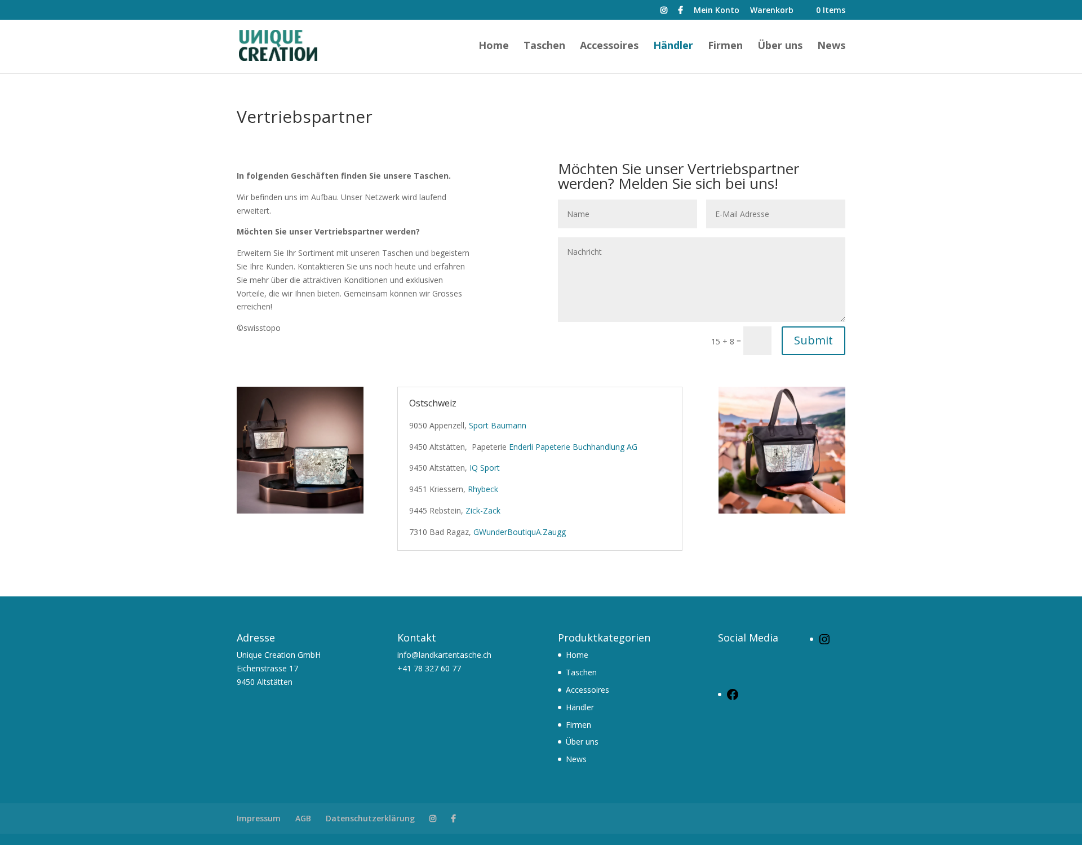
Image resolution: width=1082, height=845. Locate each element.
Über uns (779, 46)
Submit (813, 340)
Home (493, 46)
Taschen (544, 46)
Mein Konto (716, 10)
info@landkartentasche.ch (444, 654)
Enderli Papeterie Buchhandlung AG (573, 446)
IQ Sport (484, 467)
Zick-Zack (482, 510)
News (831, 46)
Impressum (259, 818)
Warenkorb (771, 10)
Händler (673, 46)
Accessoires (609, 46)
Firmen (725, 46)
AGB (303, 818)
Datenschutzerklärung (370, 818)
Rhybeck (483, 489)
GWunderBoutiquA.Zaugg (519, 532)
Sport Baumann (497, 425)
